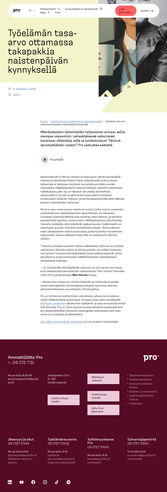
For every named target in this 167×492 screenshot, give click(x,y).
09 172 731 (23, 363)
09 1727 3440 (18, 443)
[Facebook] (33, 482)
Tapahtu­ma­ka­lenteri (141, 375)
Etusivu (44, 122)
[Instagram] (45, 482)
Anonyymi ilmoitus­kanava (141, 385)
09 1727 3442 (58, 443)
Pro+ (58, 12)
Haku (43, 12)
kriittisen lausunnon (53, 303)
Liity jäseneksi (125, 11)
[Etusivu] (17, 10)
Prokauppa (135, 403)
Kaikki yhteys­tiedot (60, 400)
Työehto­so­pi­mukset (99, 396)
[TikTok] (57, 482)
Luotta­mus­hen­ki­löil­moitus (141, 397)
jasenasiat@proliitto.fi (22, 455)
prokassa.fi (94, 462)
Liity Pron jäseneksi (97, 410)
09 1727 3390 (138, 443)
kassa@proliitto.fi (98, 459)
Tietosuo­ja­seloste (140, 379)
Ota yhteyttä (134, 459)
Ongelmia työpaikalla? (62, 462)
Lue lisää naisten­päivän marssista (61, 321)
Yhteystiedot (48, 9)
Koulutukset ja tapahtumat (81, 9)
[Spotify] (68, 482)
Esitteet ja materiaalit (143, 391)
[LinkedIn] (10, 482)
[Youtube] (21, 482)
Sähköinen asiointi (98, 379)
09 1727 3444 (98, 447)
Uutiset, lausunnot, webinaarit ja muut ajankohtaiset (77, 122)
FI (32, 10)
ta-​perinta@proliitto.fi (141, 455)
